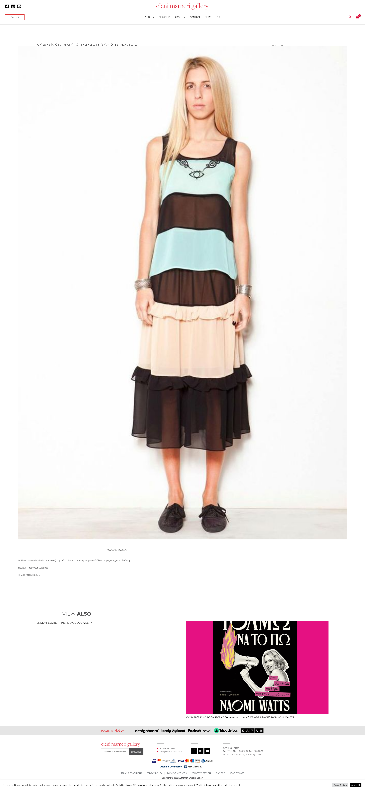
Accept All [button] (355, 785)
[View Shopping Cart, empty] (357, 17)
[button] (15, 17)
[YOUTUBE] (19, 6)
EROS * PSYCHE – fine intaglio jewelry (64, 622)
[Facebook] (7, 6)
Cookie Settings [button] (340, 785)
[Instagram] (13, 6)
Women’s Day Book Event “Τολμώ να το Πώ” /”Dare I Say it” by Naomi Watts (240, 717)
